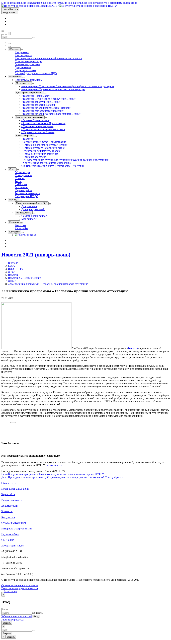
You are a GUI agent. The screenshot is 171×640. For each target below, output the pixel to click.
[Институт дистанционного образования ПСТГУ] (59, 5)
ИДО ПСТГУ (15, 268)
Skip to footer (89, 2)
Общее (12, 280)
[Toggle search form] (9, 33)
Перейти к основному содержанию (117, 2)
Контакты (7, 511)
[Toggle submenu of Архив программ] (35, 136)
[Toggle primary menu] (2, 31)
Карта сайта (8, 494)
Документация (9, 505)
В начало (13, 262)
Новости (13, 274)
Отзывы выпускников (14, 522)
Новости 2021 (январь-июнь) (35, 255)
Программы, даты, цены (15, 488)
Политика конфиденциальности (19, 588)
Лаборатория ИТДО (12, 545)
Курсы (11, 265)
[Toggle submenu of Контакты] (21, 222)
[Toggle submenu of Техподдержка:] (34, 213)
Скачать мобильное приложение (19, 585)
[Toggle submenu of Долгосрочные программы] (45, 93)
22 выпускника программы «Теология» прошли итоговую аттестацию (48, 283)
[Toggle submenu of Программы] (23, 77)
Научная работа (10, 534)
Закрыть (7, 623)
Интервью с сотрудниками (16, 528)
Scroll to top (10, 591)
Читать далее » (53, 465)
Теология (133, 348)
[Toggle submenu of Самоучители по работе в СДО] (50, 203)
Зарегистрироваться (12, 619)
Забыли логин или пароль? (16, 616)
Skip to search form (51, 2)
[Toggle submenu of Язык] (22, 232)
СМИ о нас (7, 539)
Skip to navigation (11, 2)
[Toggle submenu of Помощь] (20, 200)
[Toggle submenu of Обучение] (22, 49)
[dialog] (85, 609)
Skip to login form (71, 2)
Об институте (9, 483)
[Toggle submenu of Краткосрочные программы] (46, 117)
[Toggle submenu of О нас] (18, 169)
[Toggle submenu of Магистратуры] (33, 83)
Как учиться (8, 517)
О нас (11, 271)
